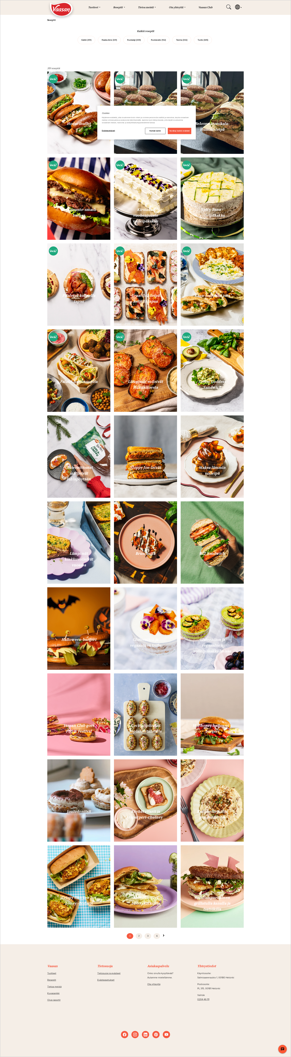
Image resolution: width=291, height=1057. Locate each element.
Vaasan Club (205, 7)
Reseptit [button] (118, 7)
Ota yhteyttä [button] (176, 7)
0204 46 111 (203, 999)
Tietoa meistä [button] (146, 7)
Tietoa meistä (54, 986)
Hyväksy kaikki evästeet (179, 131)
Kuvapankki (53, 993)
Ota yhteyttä (153, 984)
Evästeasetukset (108, 131)
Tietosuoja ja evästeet (108, 973)
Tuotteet (51, 973)
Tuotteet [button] (93, 7)
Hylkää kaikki (155, 131)
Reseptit (51, 980)
